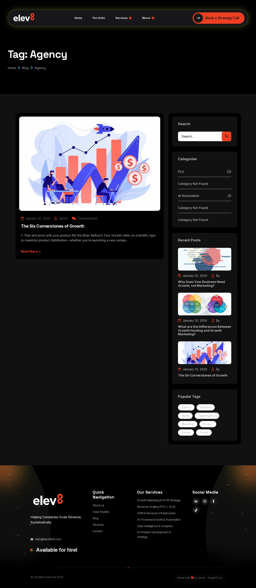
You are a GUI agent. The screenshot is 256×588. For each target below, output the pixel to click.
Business (205, 407)
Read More (29, 251)
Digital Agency (207, 415)
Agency (186, 407)
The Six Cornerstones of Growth (52, 226)
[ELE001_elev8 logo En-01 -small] (47, 500)
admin (63, 218)
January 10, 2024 (37, 218)
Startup (186, 432)
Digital (185, 415)
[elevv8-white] (23, 18)
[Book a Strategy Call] (219, 18)
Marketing (188, 424)
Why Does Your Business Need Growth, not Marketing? (201, 283)
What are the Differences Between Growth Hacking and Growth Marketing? (204, 330)
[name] (196, 501)
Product (208, 424)
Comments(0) (87, 218)
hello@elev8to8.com (48, 539)
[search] (226, 136)
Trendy (204, 432)
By (217, 276)
